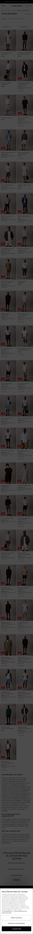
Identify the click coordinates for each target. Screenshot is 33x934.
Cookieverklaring (7, 911)
